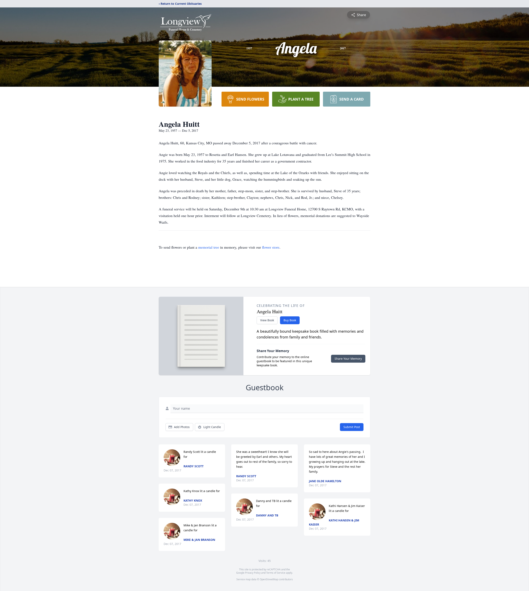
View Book (267, 320)
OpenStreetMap (269, 579)
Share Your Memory (348, 359)
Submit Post (351, 427)
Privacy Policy (253, 572)
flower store (270, 247)
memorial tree (208, 247)
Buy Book (290, 320)
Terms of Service (275, 572)
